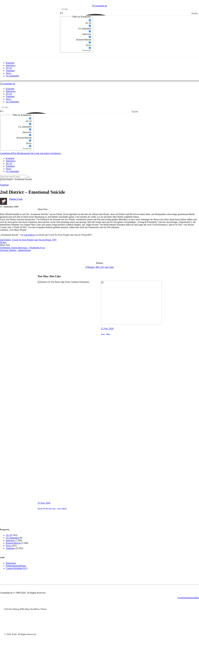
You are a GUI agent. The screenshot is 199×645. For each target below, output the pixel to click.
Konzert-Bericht (13, 543)
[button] (3, 242)
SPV (54, 240)
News (8, 545)
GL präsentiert (12, 538)
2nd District (29, 235)
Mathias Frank (16, 199)
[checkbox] (76, 21)
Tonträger (4, 185)
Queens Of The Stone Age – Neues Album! (52, 509)
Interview (10, 540)
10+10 (9, 535)
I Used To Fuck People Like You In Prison (31, 240)
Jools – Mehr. (105, 334)
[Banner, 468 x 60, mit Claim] (99, 267)
